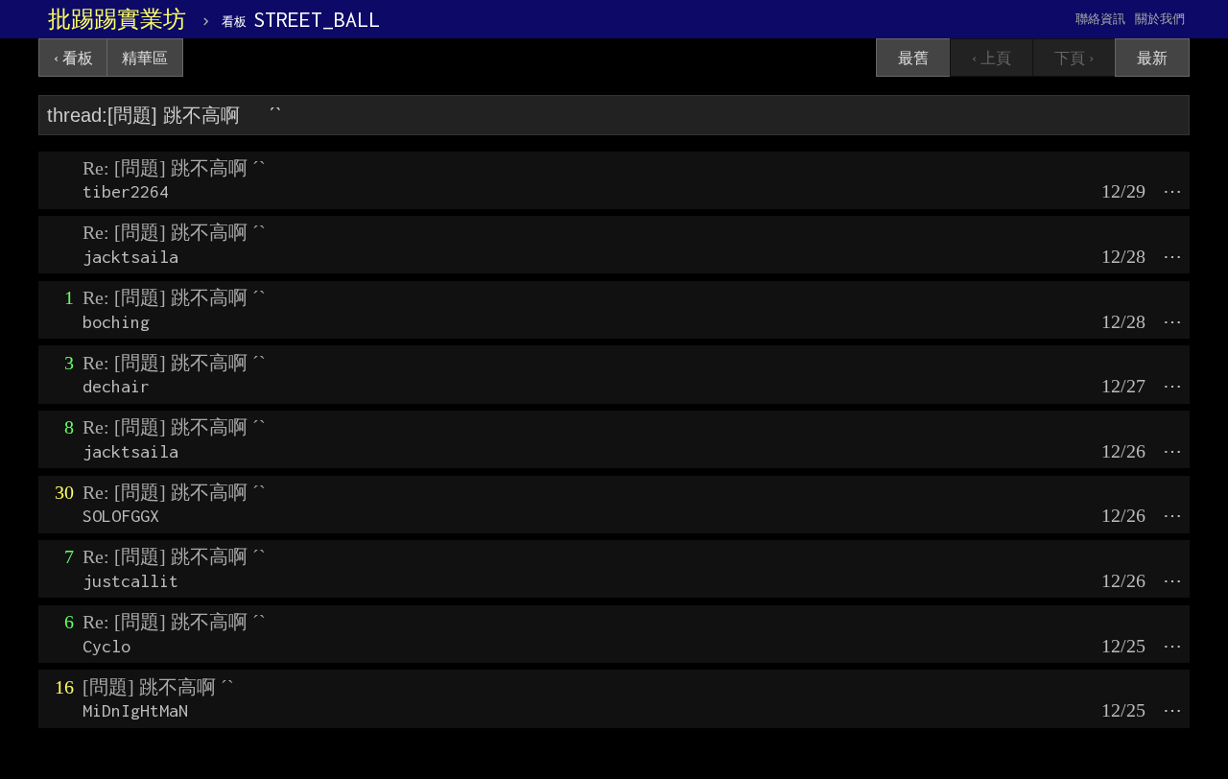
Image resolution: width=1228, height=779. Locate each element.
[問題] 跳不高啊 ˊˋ (158, 686)
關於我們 (1160, 18)
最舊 (913, 58)
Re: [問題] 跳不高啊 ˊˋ (174, 167)
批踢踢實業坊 (117, 19)
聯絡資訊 (1100, 18)
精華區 (145, 58)
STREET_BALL (301, 19)
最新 (1152, 58)
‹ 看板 (73, 58)
